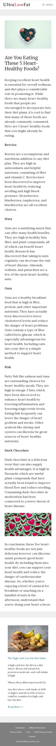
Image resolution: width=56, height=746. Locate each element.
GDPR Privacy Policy (43, 732)
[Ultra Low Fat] (17, 4)
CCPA (28, 732)
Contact (31, 736)
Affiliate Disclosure (37, 728)
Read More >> (15, 706)
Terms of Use (16, 732)
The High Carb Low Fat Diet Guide (27, 658)
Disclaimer (20, 728)
